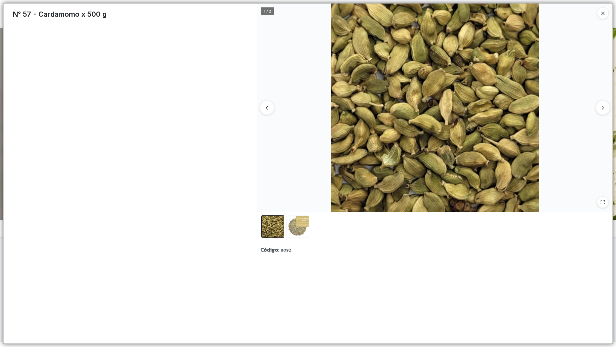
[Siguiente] (603, 108)
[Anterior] (267, 108)
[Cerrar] (603, 13)
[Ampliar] (603, 202)
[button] (272, 226)
